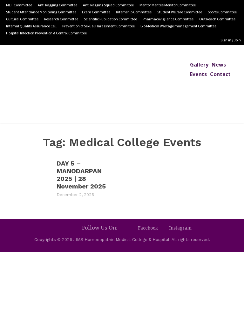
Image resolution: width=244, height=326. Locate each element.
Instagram (180, 228)
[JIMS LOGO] (122, 77)
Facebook (148, 228)
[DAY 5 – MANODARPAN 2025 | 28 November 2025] (27, 177)
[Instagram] (163, 228)
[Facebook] (132, 228)
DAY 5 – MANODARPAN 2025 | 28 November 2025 (81, 174)
